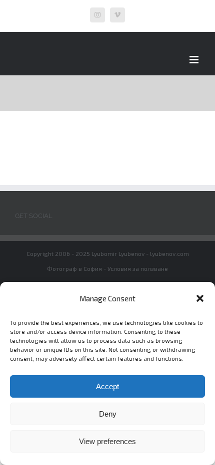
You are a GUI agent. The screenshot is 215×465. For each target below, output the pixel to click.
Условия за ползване (138, 268)
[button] (200, 298)
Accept (107, 386)
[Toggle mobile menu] (195, 59)
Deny (107, 414)
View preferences (107, 441)
